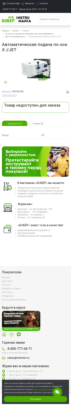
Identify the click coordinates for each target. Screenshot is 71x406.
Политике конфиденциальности (47, 389)
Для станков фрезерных (15, 37)
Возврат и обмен (11, 288)
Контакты (7, 292)
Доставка (7, 281)
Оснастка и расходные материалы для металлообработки (29, 34)
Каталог (15, 31)
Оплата (6, 285)
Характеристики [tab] (14, 123)
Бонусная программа (14, 299)
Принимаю (35, 399)
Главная (5, 31)
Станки (25, 31)
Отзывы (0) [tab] (38, 123)
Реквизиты (8, 296)
